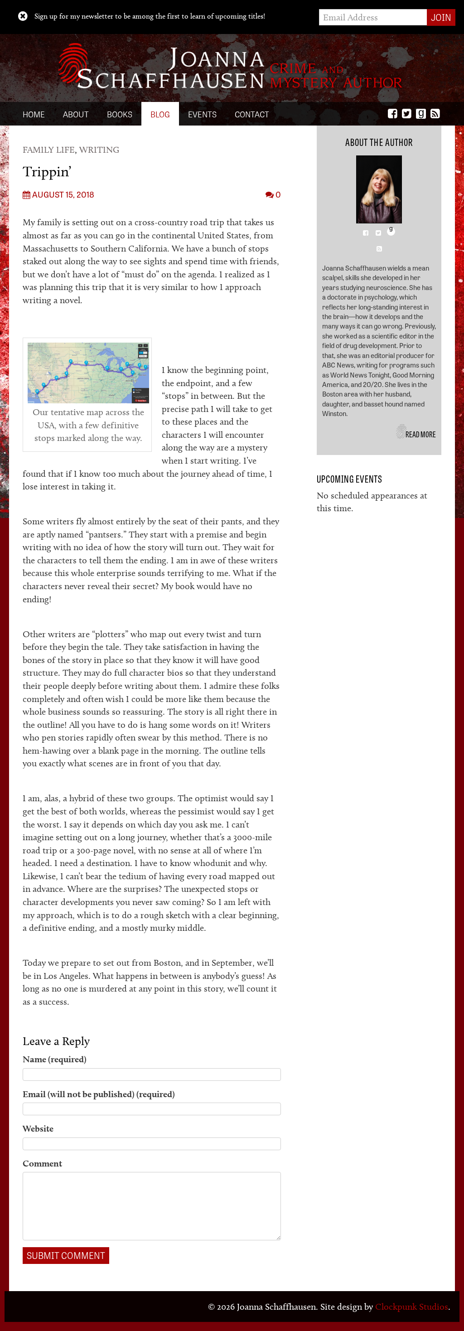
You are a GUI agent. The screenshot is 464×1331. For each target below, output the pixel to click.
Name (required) (55, 1059)
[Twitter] (406, 113)
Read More (421, 434)
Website (38, 1128)
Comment (42, 1163)
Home (34, 114)
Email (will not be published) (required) (99, 1094)
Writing (99, 149)
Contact (252, 114)
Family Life (49, 149)
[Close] (23, 16)
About (76, 114)
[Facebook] (392, 113)
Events (202, 114)
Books (119, 114)
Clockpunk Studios (411, 1306)
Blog (160, 114)
